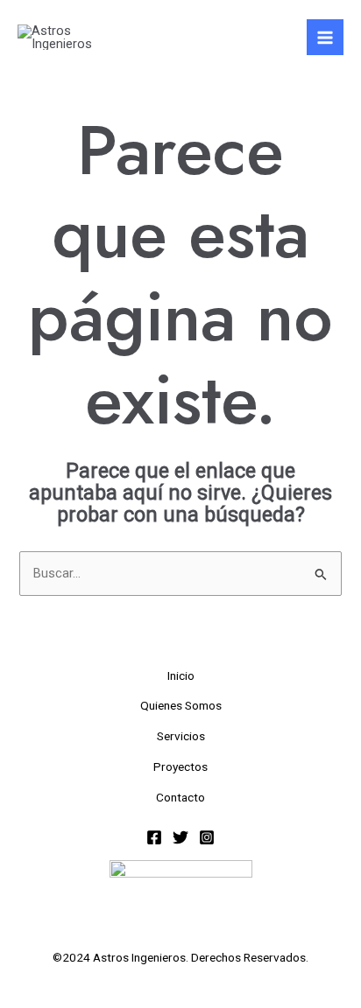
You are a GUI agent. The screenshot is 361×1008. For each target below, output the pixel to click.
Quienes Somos (181, 705)
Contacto (180, 797)
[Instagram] (207, 837)
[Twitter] (180, 837)
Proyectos (180, 767)
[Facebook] (154, 837)
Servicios (181, 736)
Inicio (181, 675)
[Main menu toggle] (325, 37)
